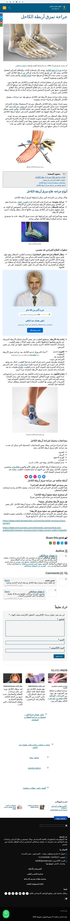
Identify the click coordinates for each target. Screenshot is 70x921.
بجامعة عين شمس (22, 562)
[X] (19, 2)
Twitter (62, 543)
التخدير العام (23, 201)
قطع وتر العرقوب (55, 698)
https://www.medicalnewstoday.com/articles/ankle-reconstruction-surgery (34, 521)
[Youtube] (16, 2)
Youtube (20, 893)
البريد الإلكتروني (57, 647)
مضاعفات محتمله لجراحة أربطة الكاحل (52, 183)
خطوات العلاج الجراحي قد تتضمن (54, 180)
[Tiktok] (4, 2)
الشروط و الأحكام (35, 868)
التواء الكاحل (26, 75)
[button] (9, 8)
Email (54, 543)
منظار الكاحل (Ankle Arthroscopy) (12, 686)
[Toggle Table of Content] (63, 173)
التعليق (61, 619)
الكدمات (15, 466)
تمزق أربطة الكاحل (53, 70)
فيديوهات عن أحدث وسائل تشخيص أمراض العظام (10, 807)
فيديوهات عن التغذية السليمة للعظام (33, 806)
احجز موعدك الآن (35, 330)
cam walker (33, 355)
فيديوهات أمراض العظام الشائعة (58, 810)
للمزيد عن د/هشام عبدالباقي (35, 566)
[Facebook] (22, 2)
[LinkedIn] (10, 2)
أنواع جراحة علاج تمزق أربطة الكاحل (50, 177)
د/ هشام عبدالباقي (21, 66)
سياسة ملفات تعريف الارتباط (35, 879)
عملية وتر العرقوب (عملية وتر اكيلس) (59, 687)
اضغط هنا (49, 863)
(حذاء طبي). (23, 364)
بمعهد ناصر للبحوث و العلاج (32, 564)
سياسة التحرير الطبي (35, 874)
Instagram (16, 893)
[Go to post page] (57, 678)
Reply (7, 580)
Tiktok (5, 893)
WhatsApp (50, 543)
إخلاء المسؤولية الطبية (35, 884)
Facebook (66, 543)
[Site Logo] (58, 7)
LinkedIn (58, 543)
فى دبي (50, 566)
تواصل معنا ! (60, 818)
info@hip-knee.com (43, 860)
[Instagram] (13, 2)
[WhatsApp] (7, 2)
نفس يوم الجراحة (16, 106)
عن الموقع (63, 836)
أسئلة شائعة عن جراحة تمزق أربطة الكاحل (50, 185)
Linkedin (13, 893)
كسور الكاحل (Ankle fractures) (36, 686)
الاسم (61, 639)
